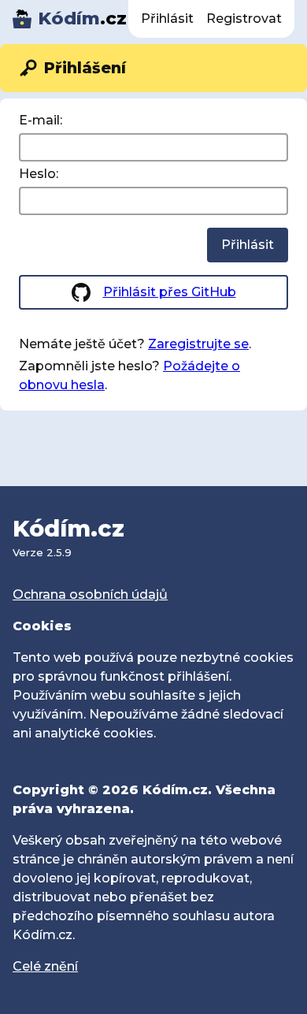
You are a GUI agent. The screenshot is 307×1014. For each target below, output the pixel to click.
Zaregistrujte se (198, 343)
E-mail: (40, 120)
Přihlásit (167, 18)
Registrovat (244, 18)
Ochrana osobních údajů (90, 594)
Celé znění (45, 966)
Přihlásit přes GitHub (169, 291)
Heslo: (38, 173)
